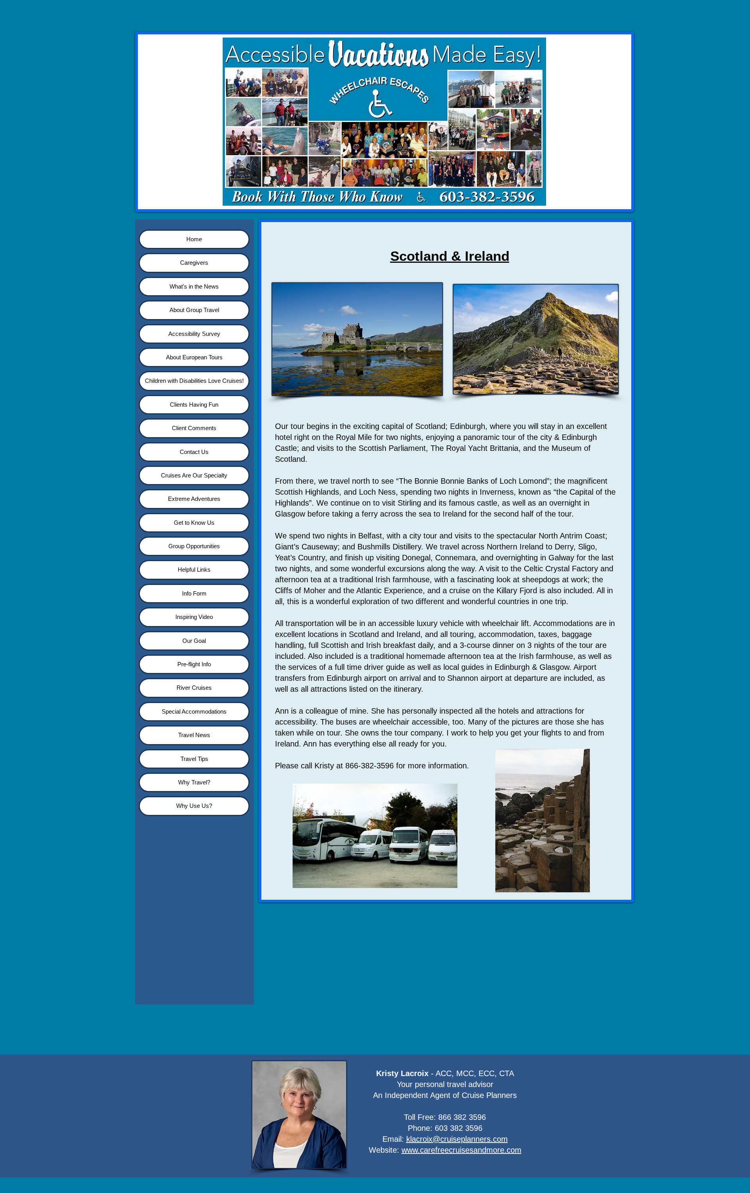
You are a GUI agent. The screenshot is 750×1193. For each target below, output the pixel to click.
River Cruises (194, 687)
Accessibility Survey (194, 333)
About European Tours (194, 357)
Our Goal (194, 640)
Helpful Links (194, 569)
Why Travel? (194, 782)
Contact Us (194, 451)
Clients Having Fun (194, 404)
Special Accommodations (194, 711)
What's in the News (194, 286)
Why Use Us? (194, 805)
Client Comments (194, 428)
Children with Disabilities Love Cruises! (194, 380)
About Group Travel (194, 310)
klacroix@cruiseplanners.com (457, 1139)
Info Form (194, 593)
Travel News (194, 735)
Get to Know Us (194, 522)
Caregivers (194, 262)
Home (194, 239)
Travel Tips (194, 758)
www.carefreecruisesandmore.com (461, 1150)
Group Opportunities (194, 546)
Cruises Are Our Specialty (194, 475)
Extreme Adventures (194, 498)
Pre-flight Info (194, 664)
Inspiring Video (194, 617)
